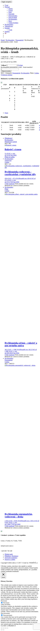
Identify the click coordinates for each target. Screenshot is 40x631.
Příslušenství (8, 138)
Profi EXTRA (13, 16)
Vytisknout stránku (6, 75)
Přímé (6, 189)
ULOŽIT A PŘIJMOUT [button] (8, 626)
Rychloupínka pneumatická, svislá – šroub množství (17, 67)
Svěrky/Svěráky (13, 23)
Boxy (10, 21)
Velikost (3, 65)
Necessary (6, 603)
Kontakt (7, 28)
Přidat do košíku (6, 71)
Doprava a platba (10, 559)
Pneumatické (19, 40)
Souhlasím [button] (15, 571)
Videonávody (9, 26)
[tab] (22, 113)
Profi (10, 12)
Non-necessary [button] (5, 613)
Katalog (7, 31)
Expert (11, 10)
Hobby (11, 9)
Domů (3, 40)
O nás (10, 30)
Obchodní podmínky (11, 558)
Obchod (7, 7)
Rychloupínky (13, 19)
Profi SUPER (13, 17)
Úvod (6, 5)
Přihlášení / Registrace (11, 556)
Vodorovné (8, 160)
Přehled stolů (9, 554)
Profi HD (11, 14)
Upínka (36, 73)
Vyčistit (20, 65)
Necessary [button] (4, 601)
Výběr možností (9, 184)
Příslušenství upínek (11, 142)
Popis (6, 113)
